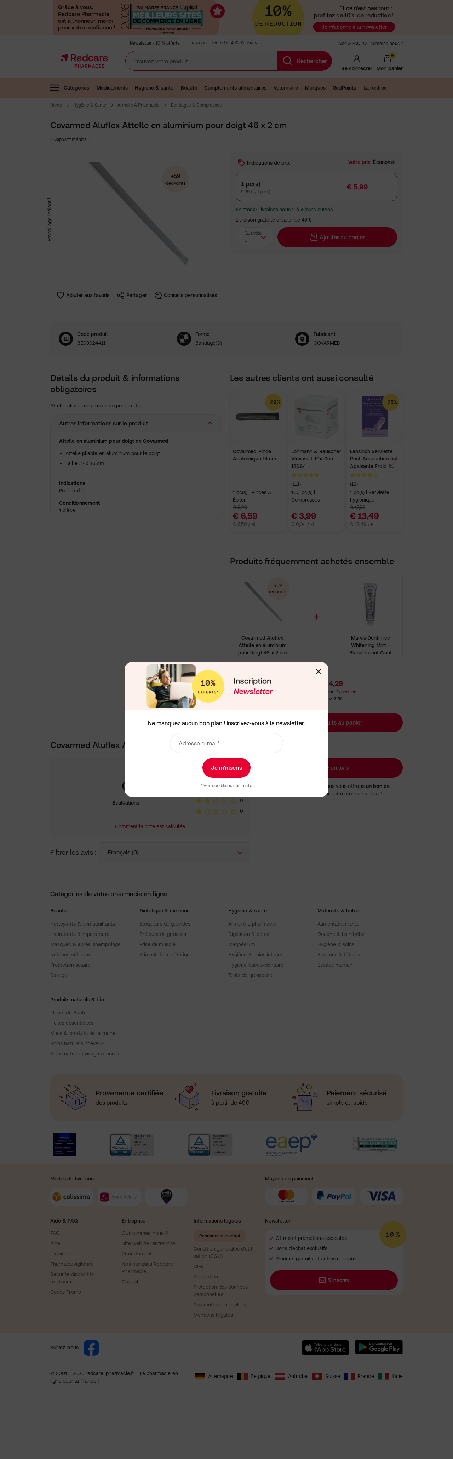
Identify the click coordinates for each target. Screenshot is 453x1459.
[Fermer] (318, 671)
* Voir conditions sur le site (226, 785)
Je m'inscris (226, 768)
